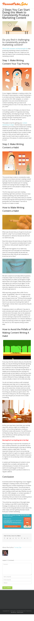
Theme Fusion (20, 612)
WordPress (13, 612)
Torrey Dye (17, 547)
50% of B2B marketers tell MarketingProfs (15, 48)
